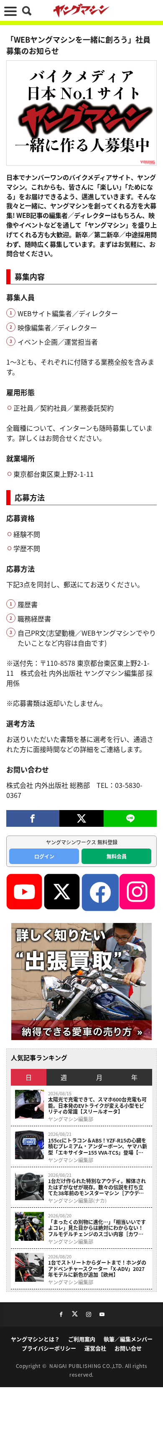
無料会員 (117, 856)
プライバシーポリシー (49, 1348)
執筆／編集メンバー (128, 1339)
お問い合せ (128, 1348)
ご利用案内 (81, 1339)
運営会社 (95, 1348)
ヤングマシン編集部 (70, 1119)
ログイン (44, 856)
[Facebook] (32, 818)
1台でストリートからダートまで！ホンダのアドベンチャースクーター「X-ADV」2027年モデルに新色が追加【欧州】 (97, 1269)
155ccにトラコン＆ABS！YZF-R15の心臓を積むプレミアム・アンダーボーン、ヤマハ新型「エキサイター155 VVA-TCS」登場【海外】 (97, 1146)
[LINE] (130, 818)
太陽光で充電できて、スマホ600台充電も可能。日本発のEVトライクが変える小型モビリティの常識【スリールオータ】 (97, 1106)
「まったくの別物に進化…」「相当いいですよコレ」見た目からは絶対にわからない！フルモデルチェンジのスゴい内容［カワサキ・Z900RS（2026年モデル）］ (97, 1228)
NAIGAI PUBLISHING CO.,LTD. (87, 1365)
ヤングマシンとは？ (35, 1339)
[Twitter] (81, 818)
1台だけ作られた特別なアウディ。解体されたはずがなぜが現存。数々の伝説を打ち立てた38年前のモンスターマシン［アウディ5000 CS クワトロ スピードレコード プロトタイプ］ (97, 1187)
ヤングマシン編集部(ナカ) (77, 1200)
